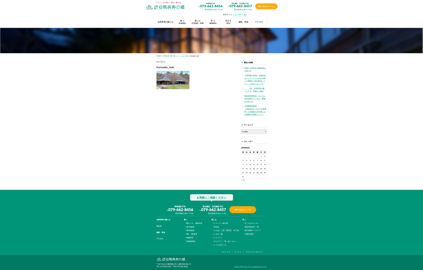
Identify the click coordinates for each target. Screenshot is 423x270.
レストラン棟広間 (221, 223)
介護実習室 (249, 234)
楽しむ (197, 21)
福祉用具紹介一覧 (252, 226)
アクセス (259, 21)
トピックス (225, 252)
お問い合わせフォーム (266, 6)
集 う (182, 21)
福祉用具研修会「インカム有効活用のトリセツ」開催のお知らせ (254, 99)
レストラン (218, 237)
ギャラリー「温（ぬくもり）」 (226, 241)
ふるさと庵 (218, 234)
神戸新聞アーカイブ (253, 230)
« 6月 (243, 180)
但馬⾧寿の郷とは (163, 219)
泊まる (228, 21)
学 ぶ (213, 21)
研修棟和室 (190, 241)
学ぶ (244, 219)
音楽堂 (216, 226)
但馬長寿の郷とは (165, 21)
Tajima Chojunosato (249, 267)
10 (243, 164)
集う (185, 219)
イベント (237, 252)
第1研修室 (190, 226)
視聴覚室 (189, 237)
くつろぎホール (220, 245)
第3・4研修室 (191, 234)
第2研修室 (190, 230)
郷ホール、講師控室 (194, 223)
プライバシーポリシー (254, 252)
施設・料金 (244, 21)
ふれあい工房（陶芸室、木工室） (227, 230)
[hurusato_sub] (165, 6)
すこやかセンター (252, 223)
